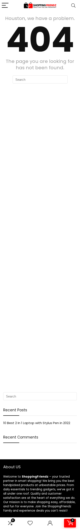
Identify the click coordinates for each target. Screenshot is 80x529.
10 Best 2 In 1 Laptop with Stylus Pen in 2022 (36, 423)
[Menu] (5, 5)
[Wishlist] (30, 523)
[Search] (73, 5)
